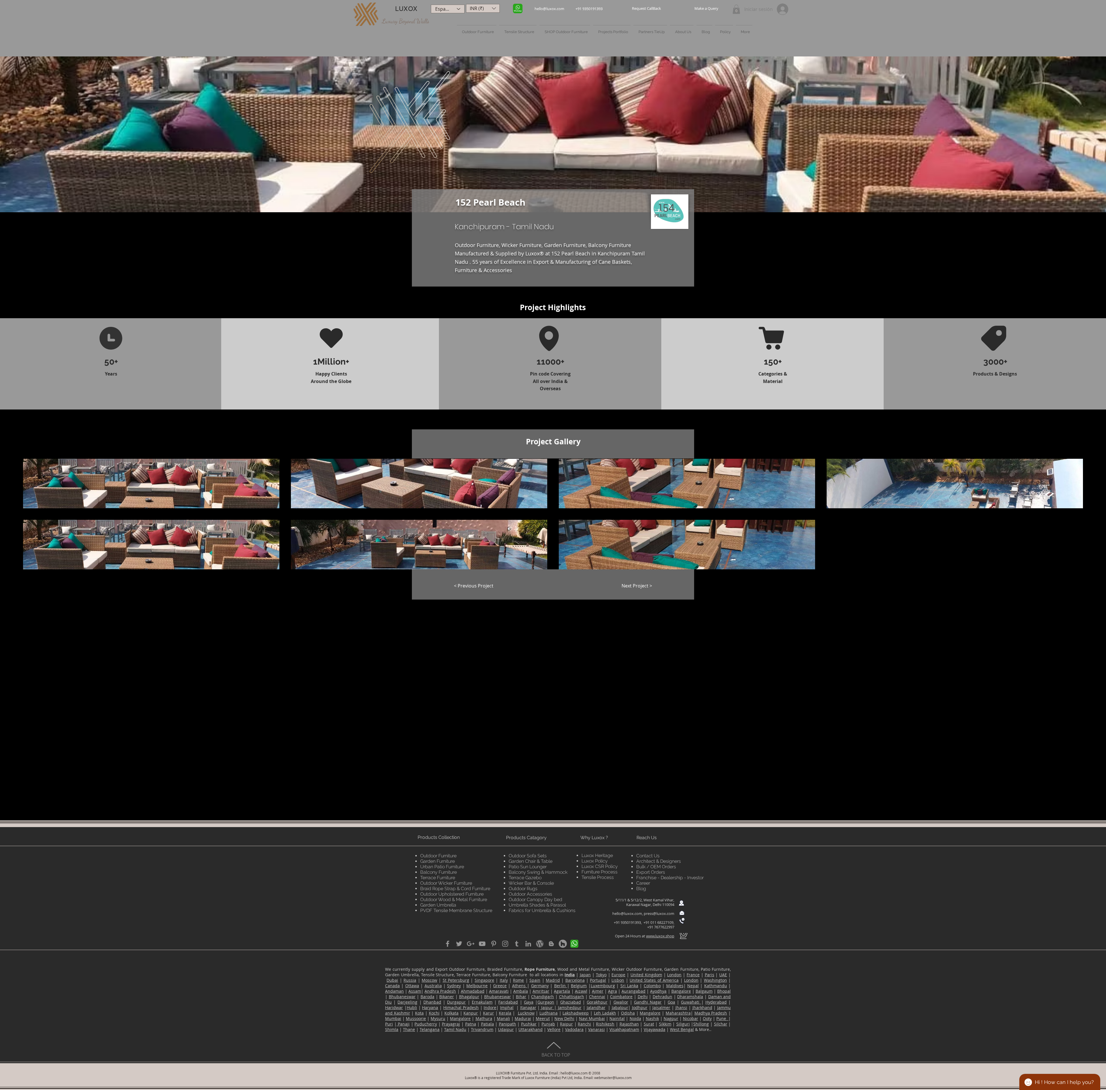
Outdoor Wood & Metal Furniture (453, 899)
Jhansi (681, 1007)
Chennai (597, 996)
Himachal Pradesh (461, 1007)
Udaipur (506, 1029)
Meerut (543, 1018)
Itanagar (528, 1007)
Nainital (617, 1018)
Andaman (394, 991)
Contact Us (648, 855)
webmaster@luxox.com (613, 1077)
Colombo (652, 985)
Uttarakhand (530, 1029)
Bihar (521, 996)
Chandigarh (542, 996)
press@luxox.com (659, 913)
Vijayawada (654, 1029)
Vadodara (574, 1029)
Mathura (484, 1018)
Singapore (484, 980)
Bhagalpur (469, 996)
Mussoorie (416, 1018)
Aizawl (581, 991)
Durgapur (456, 1002)
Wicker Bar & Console (531, 883)
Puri (389, 1024)
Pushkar (529, 1024)
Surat (649, 1024)
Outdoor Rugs (523, 888)
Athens (519, 985)
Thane (409, 1029)
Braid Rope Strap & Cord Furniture (455, 888)
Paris (709, 974)
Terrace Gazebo (525, 877)
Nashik (652, 1018)
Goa (671, 1002)
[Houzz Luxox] (563, 944)
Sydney (454, 985)
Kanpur (470, 1013)
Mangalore (650, 1013)
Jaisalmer (661, 1007)
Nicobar (690, 1018)
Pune (722, 1018)
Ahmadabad (472, 991)
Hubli (412, 1007)
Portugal (598, 980)
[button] (646, 8)
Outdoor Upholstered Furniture (452, 894)
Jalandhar (596, 1007)
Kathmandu (715, 985)
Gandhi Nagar (648, 1002)
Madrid (553, 980)
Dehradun (662, 996)
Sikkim (665, 1024)
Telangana (430, 1029)
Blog (641, 888)
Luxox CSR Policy (600, 866)
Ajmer (597, 991)
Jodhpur (639, 1007)
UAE (723, 974)
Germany (540, 985)
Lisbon (617, 980)
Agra (612, 991)
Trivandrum (482, 1029)
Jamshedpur (569, 1007)
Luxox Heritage (597, 855)
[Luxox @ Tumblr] (517, 944)
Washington (715, 980)
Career (643, 883)
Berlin (560, 985)
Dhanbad (432, 1002)
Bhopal (724, 991)
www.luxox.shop (660, 936)
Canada (392, 985)
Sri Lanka (629, 985)
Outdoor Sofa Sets (528, 855)
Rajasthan (629, 1024)
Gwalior (620, 1002)
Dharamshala (690, 996)
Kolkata (451, 1013)
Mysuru (438, 1018)
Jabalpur (620, 1007)
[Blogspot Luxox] (551, 944)
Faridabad (508, 1002)
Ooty (707, 1018)
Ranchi (584, 1024)
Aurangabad (633, 991)
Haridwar (394, 1007)
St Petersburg (456, 980)
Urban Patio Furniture (442, 866)
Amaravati (499, 991)
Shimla (391, 1029)
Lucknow (526, 1013)
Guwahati (691, 1002)
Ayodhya (658, 991)
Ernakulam (482, 1002)
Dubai (392, 980)
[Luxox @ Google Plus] (471, 944)
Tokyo (601, 974)
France (693, 974)
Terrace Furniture (437, 877)
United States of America (654, 980)
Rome (518, 980)
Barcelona (575, 980)
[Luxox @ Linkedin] (528, 944)
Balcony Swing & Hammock (538, 872)
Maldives (674, 985)
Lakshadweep (576, 1013)
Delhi (643, 996)
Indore (490, 1007)
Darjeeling (407, 1002)
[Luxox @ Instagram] (505, 944)
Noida (635, 1018)
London (674, 974)
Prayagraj (451, 1024)
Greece (500, 985)
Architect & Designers (658, 861)
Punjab (548, 1024)
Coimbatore (621, 996)
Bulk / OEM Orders (656, 866)
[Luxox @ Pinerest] (494, 944)
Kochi (434, 1013)
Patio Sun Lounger (528, 866)
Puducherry (425, 1024)
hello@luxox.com (627, 913)
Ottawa (412, 985)
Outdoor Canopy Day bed (535, 899)
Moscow (429, 980)
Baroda (427, 996)
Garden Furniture (437, 861)
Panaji (403, 1024)
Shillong (701, 1024)
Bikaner (446, 996)
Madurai (523, 1018)
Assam (414, 991)
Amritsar (541, 991)
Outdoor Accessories (530, 894)
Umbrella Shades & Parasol (537, 905)
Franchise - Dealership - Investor (670, 877)
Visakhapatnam (624, 1029)
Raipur (566, 1024)
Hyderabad (716, 1002)
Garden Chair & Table (530, 861)
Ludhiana (548, 1013)
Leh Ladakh (605, 1013)
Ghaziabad (570, 1002)
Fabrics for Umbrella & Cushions (542, 910)
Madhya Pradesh (710, 1013)
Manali (503, 1018)
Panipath (507, 1024)
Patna (470, 1024)
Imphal (507, 1007)
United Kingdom (646, 974)
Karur (488, 1013)
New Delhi (564, 1018)
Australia (433, 985)
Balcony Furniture (438, 872)
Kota (419, 1013)
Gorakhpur (597, 1002)
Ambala (520, 991)
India (570, 974)
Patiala (487, 1024)
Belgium (579, 985)
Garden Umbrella (438, 905)
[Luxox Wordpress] (540, 944)
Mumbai (393, 1018)
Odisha (628, 1013)
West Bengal (682, 1029)
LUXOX (406, 8)
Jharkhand (702, 1007)
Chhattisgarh (571, 996)
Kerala (505, 1013)
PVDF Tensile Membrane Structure (456, 910)
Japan (585, 974)
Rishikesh (605, 1024)
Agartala (562, 991)
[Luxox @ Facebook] (448, 944)
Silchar (720, 1024)
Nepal (693, 985)
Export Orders (650, 872)
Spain (534, 980)
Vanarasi (596, 1029)
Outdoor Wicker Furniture (446, 883)
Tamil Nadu (455, 1029)
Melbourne (477, 985)
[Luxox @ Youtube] (482, 944)
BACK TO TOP (555, 1055)
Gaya (528, 1002)
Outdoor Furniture (438, 855)
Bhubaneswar (402, 996)
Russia (410, 980)
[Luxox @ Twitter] (459, 944)
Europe (618, 974)
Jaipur (547, 1007)
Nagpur (671, 1018)
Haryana (430, 1007)
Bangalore (681, 991)
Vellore (553, 1029)
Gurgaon (545, 1002)
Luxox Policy (595, 861)
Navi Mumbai (592, 1018)
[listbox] (483, 8)
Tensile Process (598, 877)
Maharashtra (678, 1013)
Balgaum (704, 991)
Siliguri (683, 1024)
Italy (504, 980)
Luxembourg (603, 985)
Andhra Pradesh (440, 991)
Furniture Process (600, 872)
